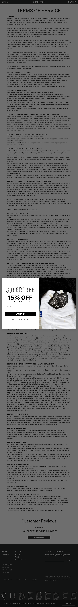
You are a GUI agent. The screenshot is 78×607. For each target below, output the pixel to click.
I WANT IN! (20, 314)
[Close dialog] (4, 280)
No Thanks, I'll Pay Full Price (20, 320)
